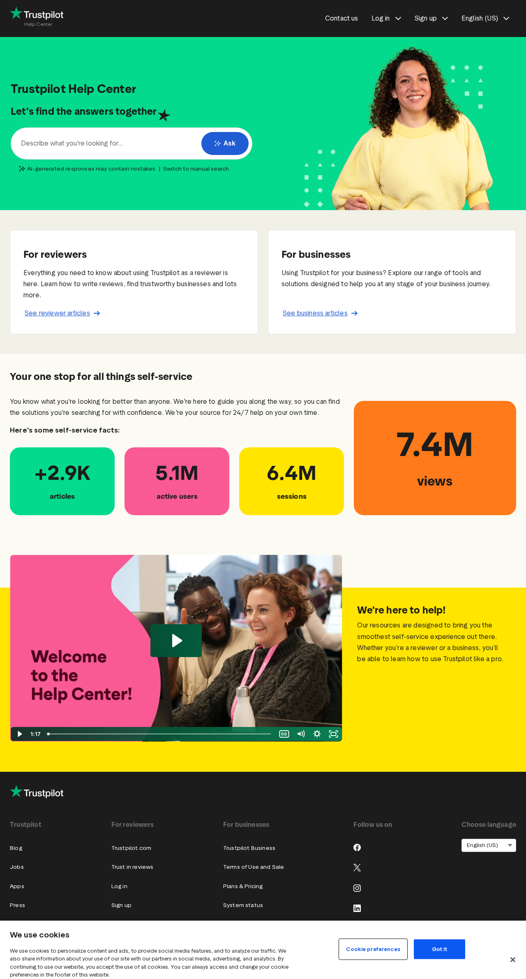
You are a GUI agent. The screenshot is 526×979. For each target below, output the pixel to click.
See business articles (315, 313)
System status (243, 905)
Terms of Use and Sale (253, 866)
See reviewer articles (57, 313)
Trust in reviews (132, 866)
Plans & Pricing (243, 886)
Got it (439, 949)
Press (17, 905)
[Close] (513, 960)
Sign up (121, 905)
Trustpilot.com (131, 848)
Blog (16, 848)
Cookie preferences (373, 949)
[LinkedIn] (357, 908)
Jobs (17, 866)
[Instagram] (357, 888)
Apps (17, 886)
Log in (119, 886)
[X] (357, 867)
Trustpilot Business (249, 848)
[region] (263, 950)
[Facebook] (357, 847)
